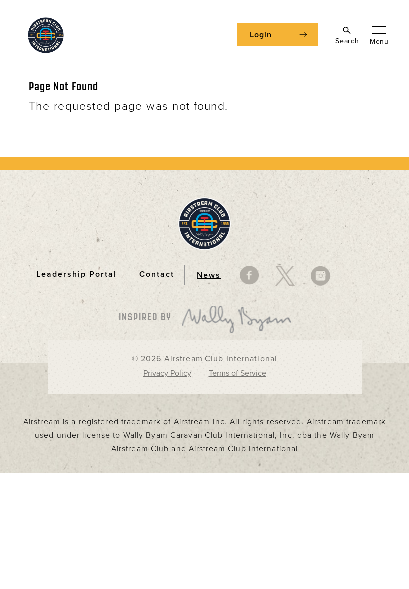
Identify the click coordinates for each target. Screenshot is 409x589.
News (209, 275)
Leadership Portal (76, 275)
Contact (156, 275)
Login (261, 35)
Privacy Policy (167, 373)
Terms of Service (237, 373)
